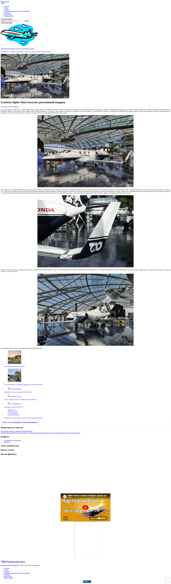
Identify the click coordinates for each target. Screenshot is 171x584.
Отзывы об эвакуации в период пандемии (17, 11)
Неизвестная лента (16, 561)
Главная (6, 6)
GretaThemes (36, 565)
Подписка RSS (8, 16)
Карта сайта (7, 14)
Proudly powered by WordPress (10, 565)
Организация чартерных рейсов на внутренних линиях (17, 48)
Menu (2, 3)
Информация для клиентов (12, 440)
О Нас (6, 8)
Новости (16, 106)
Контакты (7, 13)
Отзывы (6, 9)
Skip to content (5, 1)
